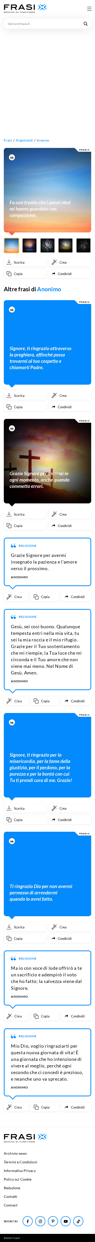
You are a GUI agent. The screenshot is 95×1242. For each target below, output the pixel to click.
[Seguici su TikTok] (78, 1221)
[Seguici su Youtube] (66, 1221)
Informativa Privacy (20, 1170)
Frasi (8, 140)
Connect (10, 1205)
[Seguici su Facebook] (28, 1221)
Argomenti (24, 140)
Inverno (43, 140)
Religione (28, 546)
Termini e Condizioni (20, 1162)
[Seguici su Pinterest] (53, 1221)
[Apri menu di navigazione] (89, 8)
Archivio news (15, 1153)
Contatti (10, 1196)
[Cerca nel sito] (86, 23)
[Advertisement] (47, 78)
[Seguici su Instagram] (40, 1221)
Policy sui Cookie (17, 1179)
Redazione (12, 1188)
